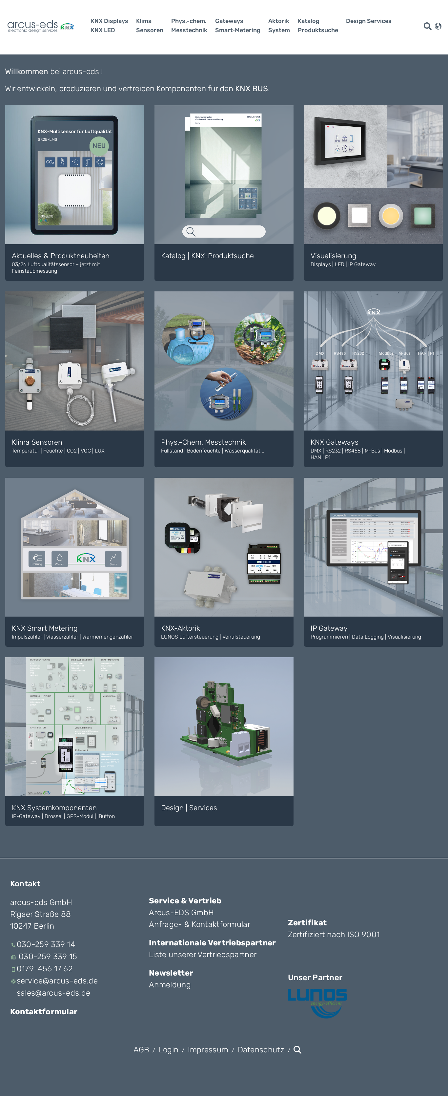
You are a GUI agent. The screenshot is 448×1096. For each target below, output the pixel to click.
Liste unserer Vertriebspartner (202, 954)
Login (169, 1049)
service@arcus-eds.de (57, 980)
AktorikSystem (279, 25)
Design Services (369, 21)
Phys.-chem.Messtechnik (189, 25)
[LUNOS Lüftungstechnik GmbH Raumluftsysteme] (317, 1004)
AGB (141, 1049)
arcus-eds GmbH (41, 902)
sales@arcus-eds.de (53, 993)
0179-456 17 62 (44, 968)
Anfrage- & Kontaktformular (199, 924)
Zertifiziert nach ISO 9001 (334, 934)
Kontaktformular (44, 1011)
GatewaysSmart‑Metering (237, 25)
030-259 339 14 (46, 944)
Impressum (208, 1049)
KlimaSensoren (149, 25)
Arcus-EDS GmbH (181, 912)
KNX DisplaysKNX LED (109, 25)
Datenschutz (261, 1049)
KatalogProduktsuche (318, 25)
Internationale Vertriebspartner (212, 942)
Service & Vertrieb (185, 900)
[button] (438, 26)
